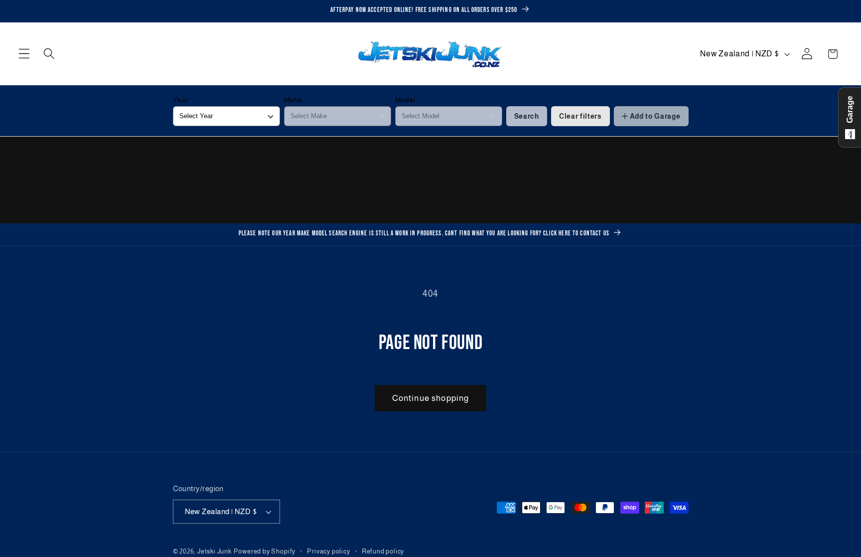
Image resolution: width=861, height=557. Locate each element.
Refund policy (383, 551)
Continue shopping (430, 398)
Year (181, 100)
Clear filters (580, 116)
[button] (24, 54)
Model (405, 100)
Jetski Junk (214, 551)
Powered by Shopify (265, 551)
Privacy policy (328, 551)
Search (526, 116)
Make (293, 100)
